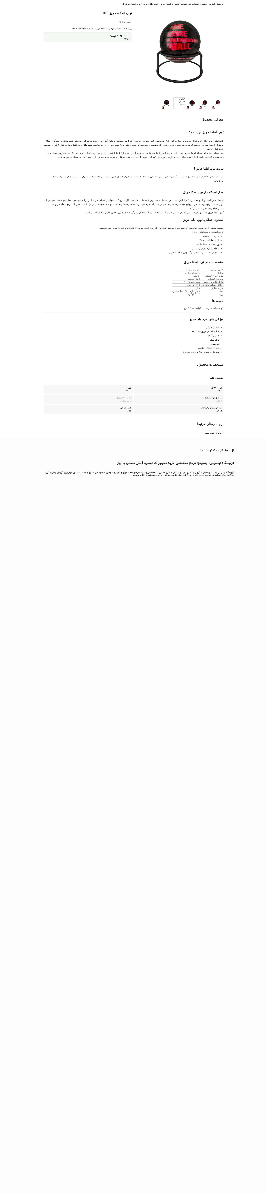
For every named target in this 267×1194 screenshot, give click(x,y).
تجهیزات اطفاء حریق (169, 4)
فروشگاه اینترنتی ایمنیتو (213, 4)
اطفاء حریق (135, 177)
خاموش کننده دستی (213, 433)
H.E (125, 29)
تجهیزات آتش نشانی (190, 4)
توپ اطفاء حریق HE (131, 4)
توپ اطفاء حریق (150, 4)
